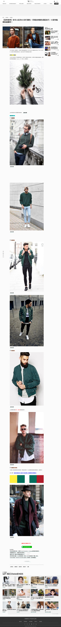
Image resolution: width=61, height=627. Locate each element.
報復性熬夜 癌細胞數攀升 (49, 597)
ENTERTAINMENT (12, 3)
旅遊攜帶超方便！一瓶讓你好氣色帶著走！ (17, 552)
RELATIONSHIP (37, 3)
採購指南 (16, 566)
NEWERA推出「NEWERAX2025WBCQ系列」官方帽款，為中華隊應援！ (23, 557)
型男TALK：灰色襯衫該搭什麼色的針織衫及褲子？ (9, 610)
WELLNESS (21, 3)
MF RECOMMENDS (13, 574)
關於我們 (20, 621)
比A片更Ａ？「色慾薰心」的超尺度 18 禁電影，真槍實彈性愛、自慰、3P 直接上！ (54, 42)
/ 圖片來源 (12, 166)
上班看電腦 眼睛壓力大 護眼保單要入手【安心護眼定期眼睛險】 (37, 610)
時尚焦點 (7, 17)
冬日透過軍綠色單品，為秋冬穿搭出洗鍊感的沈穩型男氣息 (9, 598)
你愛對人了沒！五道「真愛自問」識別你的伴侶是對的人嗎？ (54, 37)
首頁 (3, 17)
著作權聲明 (30, 621)
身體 (28, 566)
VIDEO (51, 3)
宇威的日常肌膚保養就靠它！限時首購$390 (23, 598)
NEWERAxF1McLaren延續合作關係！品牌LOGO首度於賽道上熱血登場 (37, 598)
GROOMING (29, 3)
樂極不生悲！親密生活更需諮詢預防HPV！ (17, 554)
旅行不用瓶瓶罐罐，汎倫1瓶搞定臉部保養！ (37, 585)
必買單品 (11, 17)
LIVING (45, 3)
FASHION (4, 3)
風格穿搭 (20, 566)
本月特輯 (56, 3)
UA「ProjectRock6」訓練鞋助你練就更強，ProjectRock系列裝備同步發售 (51, 585)
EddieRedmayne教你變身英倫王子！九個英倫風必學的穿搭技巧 (23, 610)
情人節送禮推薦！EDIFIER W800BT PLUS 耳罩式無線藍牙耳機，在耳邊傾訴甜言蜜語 (54, 53)
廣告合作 (36, 621)
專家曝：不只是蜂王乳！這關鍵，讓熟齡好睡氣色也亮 (23, 585)
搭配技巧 (24, 566)
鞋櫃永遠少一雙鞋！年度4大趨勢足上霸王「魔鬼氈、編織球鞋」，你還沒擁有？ (9, 585)
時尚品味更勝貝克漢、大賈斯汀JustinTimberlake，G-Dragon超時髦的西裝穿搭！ (25, 551)
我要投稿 (40, 621)
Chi (3, 24)
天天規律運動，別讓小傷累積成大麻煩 (51, 610)
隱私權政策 (25, 621)
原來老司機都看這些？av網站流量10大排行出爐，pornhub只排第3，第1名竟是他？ (54, 48)
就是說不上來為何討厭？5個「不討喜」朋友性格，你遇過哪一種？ (54, 32)
